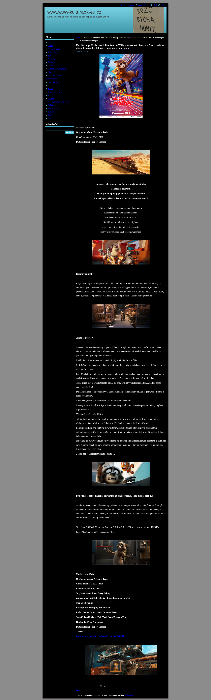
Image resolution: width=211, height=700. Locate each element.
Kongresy (52, 95)
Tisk (162, 5)
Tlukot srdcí (53, 105)
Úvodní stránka (127, 5)
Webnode (129, 695)
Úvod (78, 37)
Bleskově (51, 62)
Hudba (50, 89)
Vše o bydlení (53, 108)
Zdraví (50, 115)
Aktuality (51, 59)
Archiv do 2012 (54, 49)
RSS (155, 5)
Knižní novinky (54, 92)
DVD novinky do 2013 (57, 69)
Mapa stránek (143, 5)
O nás (50, 46)
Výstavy (51, 112)
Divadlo (51, 65)
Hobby (50, 85)
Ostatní (51, 98)
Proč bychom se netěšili (58, 102)
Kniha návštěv (54, 52)
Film (49, 72)
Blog (49, 55)
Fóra (49, 118)
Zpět (78, 690)
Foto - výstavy (54, 82)
